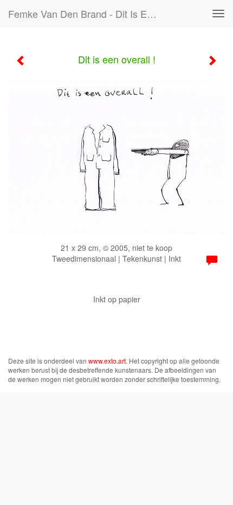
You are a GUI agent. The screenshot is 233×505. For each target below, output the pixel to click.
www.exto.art (107, 360)
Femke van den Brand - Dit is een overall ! (88, 14)
